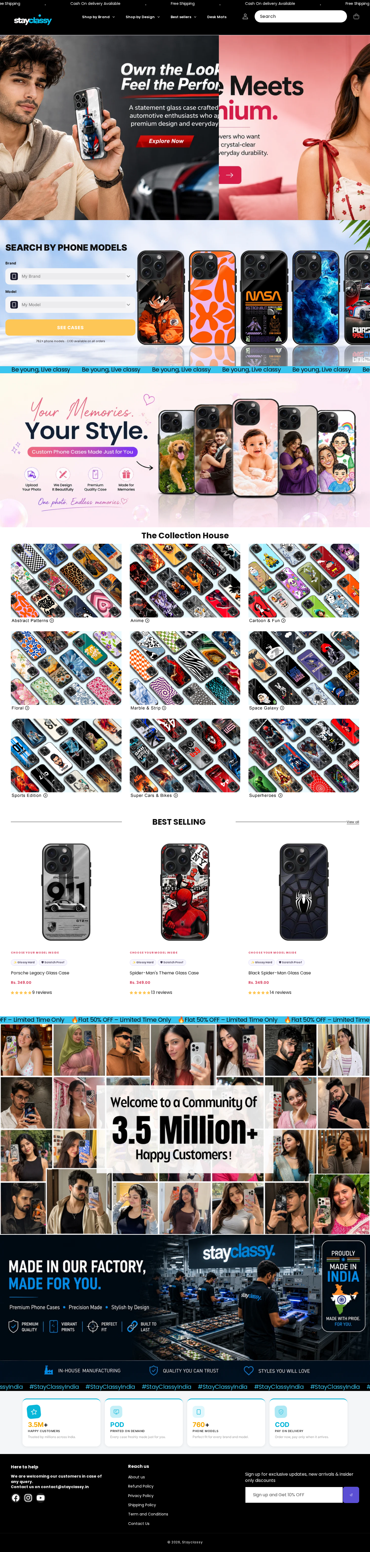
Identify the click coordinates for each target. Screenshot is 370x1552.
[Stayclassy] (33, 21)
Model (11, 291)
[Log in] (245, 16)
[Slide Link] (185, 127)
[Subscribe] (351, 1495)
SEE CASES (70, 327)
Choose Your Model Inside (35, 953)
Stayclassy (192, 1542)
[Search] (341, 17)
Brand (10, 263)
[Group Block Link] (66, 583)
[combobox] (301, 16)
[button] (356, 16)
